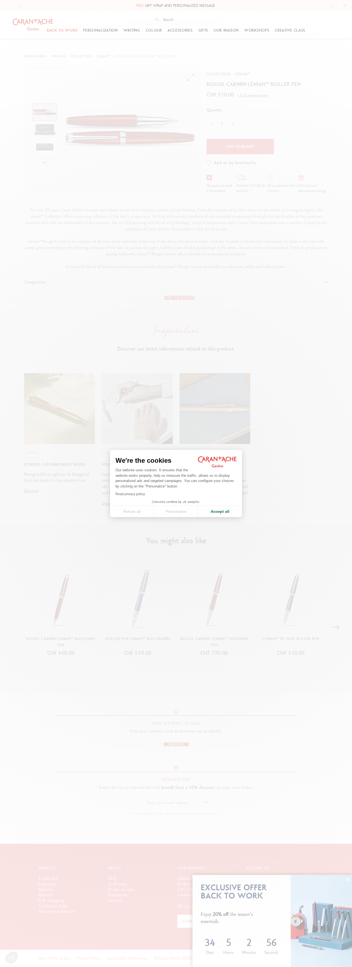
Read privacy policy (130, 494)
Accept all (220, 511)
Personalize (176, 511)
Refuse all (132, 511)
